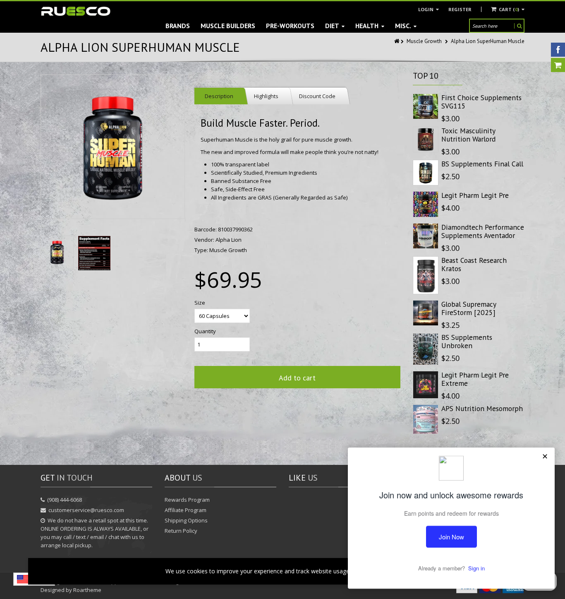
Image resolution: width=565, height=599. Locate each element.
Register (460, 9)
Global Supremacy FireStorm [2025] (468, 308)
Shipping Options (186, 520)
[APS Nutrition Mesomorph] (425, 419)
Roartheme (87, 590)
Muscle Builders (228, 26)
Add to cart (297, 377)
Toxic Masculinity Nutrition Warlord (468, 135)
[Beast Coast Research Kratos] (425, 275)
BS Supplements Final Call (482, 163)
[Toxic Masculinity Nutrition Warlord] (425, 139)
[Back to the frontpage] (397, 41)
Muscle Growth (424, 41)
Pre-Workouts (290, 26)
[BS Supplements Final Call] (425, 172)
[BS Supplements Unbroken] (425, 349)
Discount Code (317, 96)
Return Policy (181, 530)
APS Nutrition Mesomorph (482, 408)
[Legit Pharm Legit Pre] (425, 204)
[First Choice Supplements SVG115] (425, 106)
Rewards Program (187, 499)
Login (426, 9)
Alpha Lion (228, 239)
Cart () (509, 9)
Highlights (266, 96)
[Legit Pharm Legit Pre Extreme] (425, 385)
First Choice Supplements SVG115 (481, 102)
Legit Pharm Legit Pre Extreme (475, 379)
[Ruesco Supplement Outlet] (76, 11)
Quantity (205, 331)
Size (199, 302)
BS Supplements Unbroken (466, 341)
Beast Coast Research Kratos (474, 264)
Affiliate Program (185, 510)
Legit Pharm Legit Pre (475, 195)
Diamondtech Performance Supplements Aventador (482, 231)
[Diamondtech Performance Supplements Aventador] (425, 236)
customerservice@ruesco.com (86, 510)
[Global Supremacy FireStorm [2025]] (425, 313)
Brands (177, 26)
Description (219, 96)
